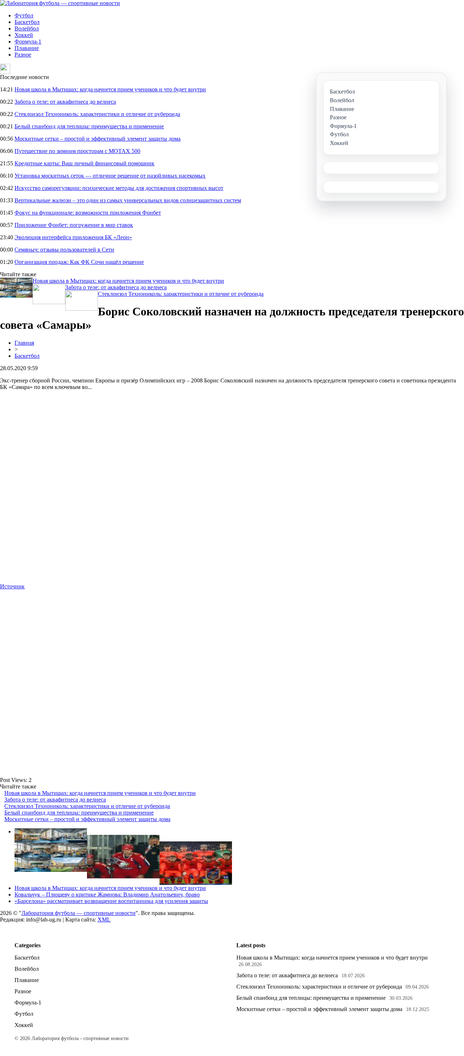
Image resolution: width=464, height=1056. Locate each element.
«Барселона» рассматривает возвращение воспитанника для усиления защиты (111, 901)
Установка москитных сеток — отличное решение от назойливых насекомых (110, 176)
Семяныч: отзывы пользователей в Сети (64, 250)
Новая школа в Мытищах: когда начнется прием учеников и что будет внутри (110, 89)
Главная (24, 343)
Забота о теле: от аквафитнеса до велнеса (65, 102)
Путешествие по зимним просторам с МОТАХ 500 (77, 151)
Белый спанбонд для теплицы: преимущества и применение (89, 126)
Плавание (26, 48)
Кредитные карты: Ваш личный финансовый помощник (84, 163)
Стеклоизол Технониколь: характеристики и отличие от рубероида (97, 114)
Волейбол (26, 28)
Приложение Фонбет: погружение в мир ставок (73, 225)
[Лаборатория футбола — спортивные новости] (60, 3)
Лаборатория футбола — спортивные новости (78, 913)
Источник (12, 586)
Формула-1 (27, 41)
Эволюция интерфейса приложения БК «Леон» (73, 237)
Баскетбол (27, 22)
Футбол (23, 15)
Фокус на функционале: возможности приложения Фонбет (87, 213)
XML (104, 919)
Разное (22, 54)
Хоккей (23, 35)
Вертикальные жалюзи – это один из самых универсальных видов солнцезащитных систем (127, 200)
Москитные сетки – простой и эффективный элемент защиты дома (97, 139)
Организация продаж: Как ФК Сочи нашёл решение (79, 262)
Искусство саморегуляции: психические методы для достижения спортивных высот (118, 188)
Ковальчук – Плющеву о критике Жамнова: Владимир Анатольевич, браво (107, 894)
